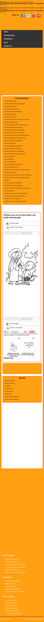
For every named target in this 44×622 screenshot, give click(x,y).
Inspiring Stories (9, 391)
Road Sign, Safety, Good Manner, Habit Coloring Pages (18, 175)
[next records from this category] (36, 233)
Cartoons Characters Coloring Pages (13, 111)
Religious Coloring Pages (11, 172)
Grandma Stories (9, 388)
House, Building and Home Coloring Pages (15, 154)
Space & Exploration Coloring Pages (13, 183)
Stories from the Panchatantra (12, 396)
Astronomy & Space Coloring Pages (15, 564)
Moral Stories (8, 394)
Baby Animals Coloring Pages (12, 109)
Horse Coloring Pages (11, 605)
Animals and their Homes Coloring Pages (15, 103)
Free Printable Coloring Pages (13, 613)
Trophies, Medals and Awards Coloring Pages (16, 193)
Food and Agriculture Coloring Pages (14, 146)
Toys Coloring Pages (9, 190)
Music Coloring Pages (10, 161)
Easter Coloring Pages (11, 608)
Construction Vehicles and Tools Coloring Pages (16, 124)
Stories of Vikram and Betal (12, 399)
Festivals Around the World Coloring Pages (15, 138)
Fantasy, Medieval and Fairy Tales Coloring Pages (17, 135)
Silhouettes (7, 180)
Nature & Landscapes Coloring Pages (14, 164)
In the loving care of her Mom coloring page (27, 354)
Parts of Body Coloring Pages (12, 167)
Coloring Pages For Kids (12, 603)
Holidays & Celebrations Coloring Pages (14, 151)
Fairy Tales (7, 386)
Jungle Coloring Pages (10, 156)
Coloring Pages (9, 35)
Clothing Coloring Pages (10, 114)
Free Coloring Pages (10, 600)
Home (22, 24)
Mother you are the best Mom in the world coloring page (13, 355)
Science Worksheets (10, 586)
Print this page (14, 223)
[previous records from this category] (34, 233)
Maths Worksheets (9, 159)
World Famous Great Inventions (12, 198)
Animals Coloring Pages (10, 106)
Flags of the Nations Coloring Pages (13, 140)
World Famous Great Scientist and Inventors (16, 201)
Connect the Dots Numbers (11, 122)
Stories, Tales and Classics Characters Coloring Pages (18, 188)
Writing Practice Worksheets (12, 589)
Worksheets (8, 39)
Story (6, 42)
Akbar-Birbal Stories (10, 380)
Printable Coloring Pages (12, 611)
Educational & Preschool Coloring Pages (14, 132)
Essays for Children (9, 383)
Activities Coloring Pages (11, 101)
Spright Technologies (36, 619)
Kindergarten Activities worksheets (14, 591)
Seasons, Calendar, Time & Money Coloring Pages (17, 177)
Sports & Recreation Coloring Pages (13, 185)
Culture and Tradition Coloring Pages (14, 127)
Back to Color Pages (16, 227)
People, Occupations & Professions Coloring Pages (17, 169)
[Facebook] (22, 15)
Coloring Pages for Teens (11, 117)
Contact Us (8, 46)
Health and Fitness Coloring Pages (13, 148)
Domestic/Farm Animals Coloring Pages (15, 130)
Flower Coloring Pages (10, 143)
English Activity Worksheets (12, 581)
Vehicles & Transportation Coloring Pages (15, 196)
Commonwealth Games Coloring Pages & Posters (17, 119)
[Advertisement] (22, 72)
